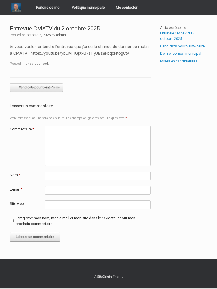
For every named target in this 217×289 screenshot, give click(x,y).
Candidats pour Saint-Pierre (36, 87)
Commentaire (22, 129)
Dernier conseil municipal (180, 53)
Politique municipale (88, 7)
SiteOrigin (104, 277)
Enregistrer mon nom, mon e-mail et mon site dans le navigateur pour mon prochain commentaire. (75, 221)
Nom (15, 175)
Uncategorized (36, 63)
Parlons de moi (48, 7)
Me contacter (126, 7)
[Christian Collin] (16, 7)
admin (61, 35)
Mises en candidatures (178, 61)
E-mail (16, 189)
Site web (17, 204)
